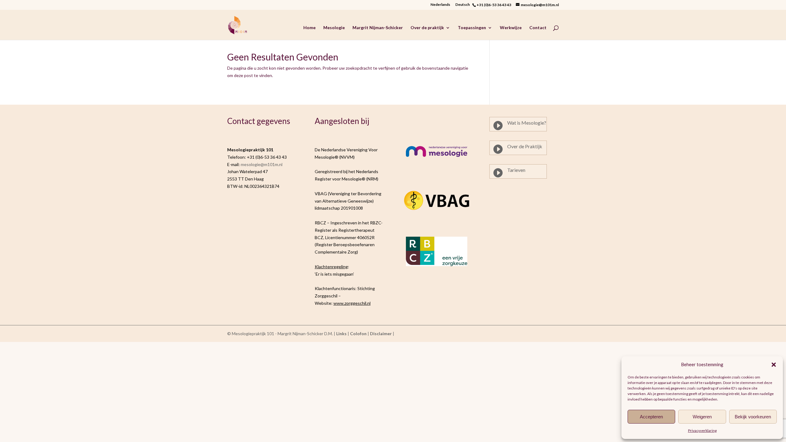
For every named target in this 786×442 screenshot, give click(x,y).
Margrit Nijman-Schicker (377, 27)
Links (341, 333)
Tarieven (516, 170)
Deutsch (463, 5)
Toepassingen (472, 27)
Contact (538, 27)
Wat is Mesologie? (526, 123)
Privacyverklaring (702, 430)
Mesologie (334, 27)
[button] (774, 365)
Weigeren (702, 416)
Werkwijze (511, 27)
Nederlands (440, 5)
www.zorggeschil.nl (352, 303)
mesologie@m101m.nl (261, 164)
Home (309, 27)
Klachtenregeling (331, 266)
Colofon (358, 333)
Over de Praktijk (524, 146)
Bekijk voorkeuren (753, 416)
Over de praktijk (427, 27)
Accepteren (651, 416)
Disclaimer (381, 333)
